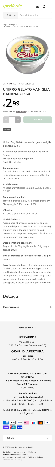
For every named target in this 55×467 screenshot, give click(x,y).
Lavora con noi (20, 452)
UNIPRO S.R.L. (9, 83)
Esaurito (37, 119)
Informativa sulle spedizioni (14, 457)
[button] (44, 6)
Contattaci (7, 452)
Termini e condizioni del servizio (15, 454)
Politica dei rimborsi (35, 457)
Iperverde (13, 447)
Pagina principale (10, 25)
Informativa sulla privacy (12, 460)
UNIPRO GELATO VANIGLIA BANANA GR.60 (21, 26)
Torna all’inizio (26, 327)
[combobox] (27, 15)
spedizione (21, 111)
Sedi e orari (32, 452)
